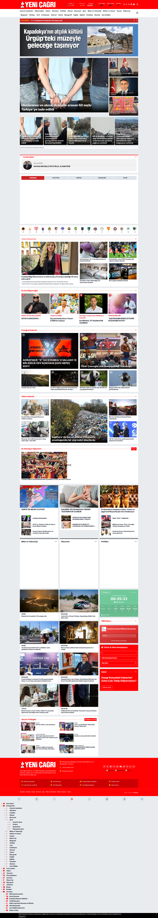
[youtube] (71, 799)
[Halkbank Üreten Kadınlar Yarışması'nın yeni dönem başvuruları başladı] (78, 695)
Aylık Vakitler (106, 615)
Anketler (9, 885)
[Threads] (127, 766)
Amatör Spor (17, 822)
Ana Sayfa (10, 803)
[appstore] (110, 771)
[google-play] (120, 771)
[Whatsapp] (130, 766)
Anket (48, 11)
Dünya (70, 11)
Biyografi (68, 15)
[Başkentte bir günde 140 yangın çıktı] (39, 601)
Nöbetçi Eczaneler (29, 781)
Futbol (15, 824)
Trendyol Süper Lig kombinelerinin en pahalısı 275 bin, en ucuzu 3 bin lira (46, 479)
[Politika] (136, 541)
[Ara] (137, 4)
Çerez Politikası (127, 914)
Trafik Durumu (115, 781)
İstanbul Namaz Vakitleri (89, 781)
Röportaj (126, 11)
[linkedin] (142, 799)
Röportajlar (39, 11)
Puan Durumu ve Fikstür (30, 785)
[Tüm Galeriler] (136, 330)
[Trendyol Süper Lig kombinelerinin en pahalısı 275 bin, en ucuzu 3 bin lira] (44, 465)
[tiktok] (107, 799)
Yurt (38, 15)
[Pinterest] (110, 766)
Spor (84, 11)
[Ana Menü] (137, 13)
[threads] (124, 799)
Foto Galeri (10, 868)
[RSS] (133, 766)
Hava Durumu (57, 781)
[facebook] (19, 799)
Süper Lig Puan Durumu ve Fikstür (21, 903)
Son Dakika (106, 15)
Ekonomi (77, 11)
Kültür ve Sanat (109, 11)
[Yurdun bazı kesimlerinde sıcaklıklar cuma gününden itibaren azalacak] (39, 632)
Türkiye (32, 15)
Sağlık (75, 15)
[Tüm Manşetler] (136, 239)
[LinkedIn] (117, 766)
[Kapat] (157, 914)
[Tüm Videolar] (136, 396)
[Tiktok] (123, 766)
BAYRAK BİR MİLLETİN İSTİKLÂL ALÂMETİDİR (52, 166)
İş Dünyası (45, 15)
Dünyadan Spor (18, 829)
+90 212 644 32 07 (68, 767)
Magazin (24, 15)
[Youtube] (120, 766)
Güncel (54, 15)
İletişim (9, 889)
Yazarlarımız (28, 157)
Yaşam (119, 11)
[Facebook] (104, 766)
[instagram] (54, 799)
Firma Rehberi (11, 875)
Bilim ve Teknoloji (94, 11)
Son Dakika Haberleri (88, 785)
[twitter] (36, 799)
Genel (60, 15)
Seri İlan (9, 878)
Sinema (97, 15)
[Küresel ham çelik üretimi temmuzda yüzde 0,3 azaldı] (78, 632)
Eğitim (82, 15)
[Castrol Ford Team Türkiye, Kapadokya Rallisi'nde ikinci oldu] (78, 601)
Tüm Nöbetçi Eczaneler (120, 640)
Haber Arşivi (114, 785)
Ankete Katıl (107, 687)
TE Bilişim (135, 792)
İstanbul (89, 15)
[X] (107, 766)
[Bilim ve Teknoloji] (56, 541)
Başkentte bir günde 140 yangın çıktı (34, 616)
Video (8, 871)
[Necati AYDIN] (27, 165)
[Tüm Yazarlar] (136, 157)
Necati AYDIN (38, 163)
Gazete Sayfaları (26, 11)
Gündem (55, 11)
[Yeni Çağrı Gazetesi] (38, 4)
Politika (63, 11)
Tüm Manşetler (57, 785)
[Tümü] (136, 290)
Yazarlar (9, 873)
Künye (8, 887)
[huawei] (128, 771)
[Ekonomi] (96, 541)
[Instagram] (114, 766)
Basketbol (16, 827)
